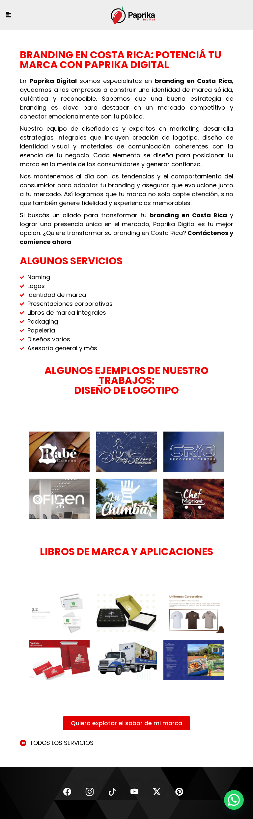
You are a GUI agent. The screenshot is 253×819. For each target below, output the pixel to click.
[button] (234, 800)
